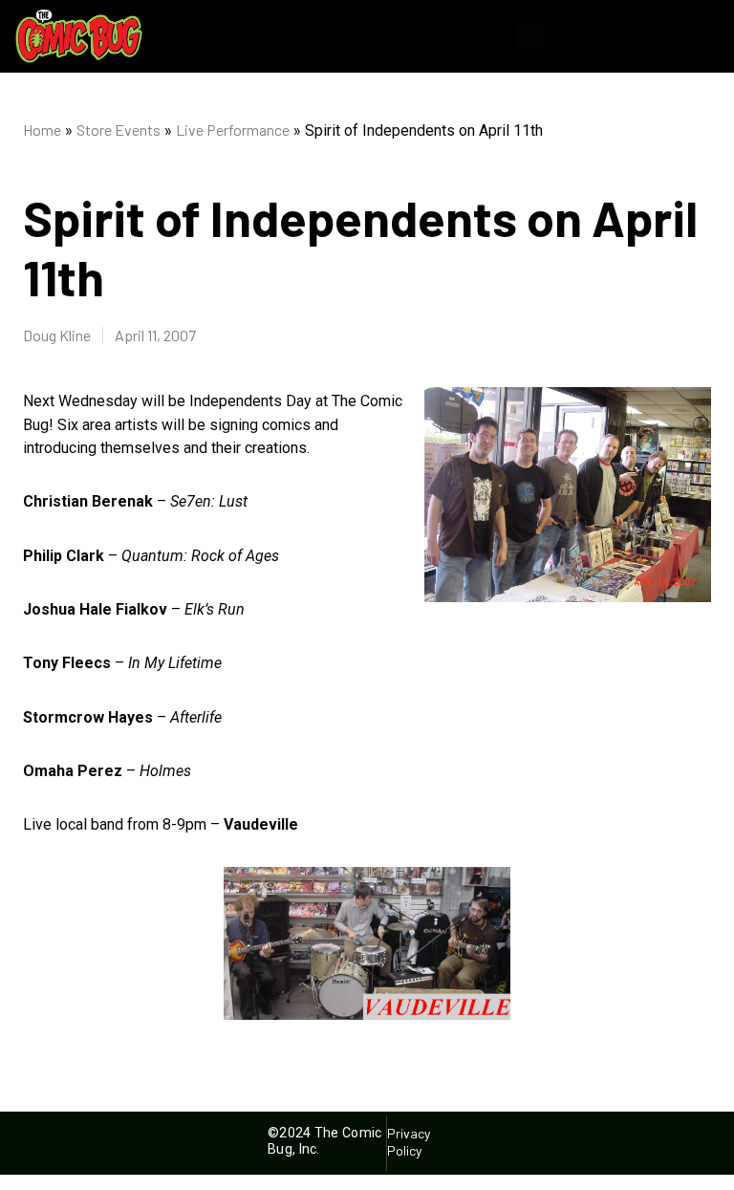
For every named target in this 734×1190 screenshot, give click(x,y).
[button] (529, 37)
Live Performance (233, 129)
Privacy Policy (409, 1141)
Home (42, 129)
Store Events (118, 129)
